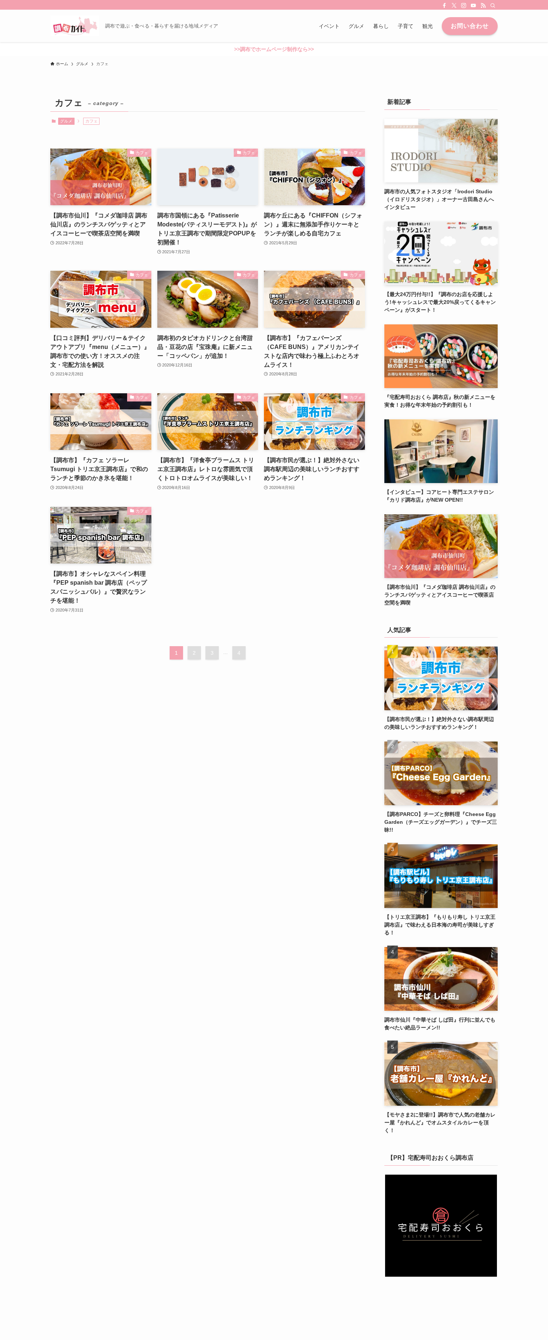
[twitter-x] (454, 5)
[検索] (493, 5)
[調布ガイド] (74, 26)
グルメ (66, 121)
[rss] (483, 5)
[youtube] (473, 5)
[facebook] (444, 5)
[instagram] (464, 5)
